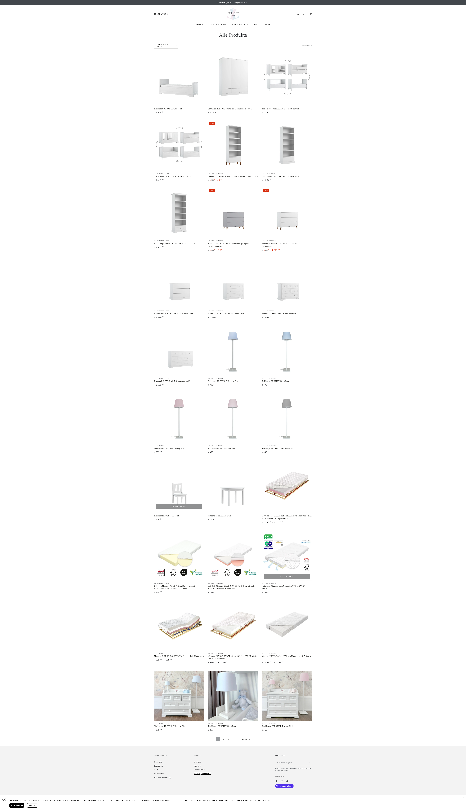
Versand (197, 766)
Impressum (158, 766)
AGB (156, 770)
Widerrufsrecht (200, 770)
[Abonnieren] (310, 762)
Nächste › (246, 739)
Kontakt (197, 762)
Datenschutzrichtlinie (262, 800)
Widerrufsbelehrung (162, 778)
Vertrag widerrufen (202, 774)
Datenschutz (159, 774)
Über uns (158, 762)
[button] (298, 14)
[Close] (463, 798)
